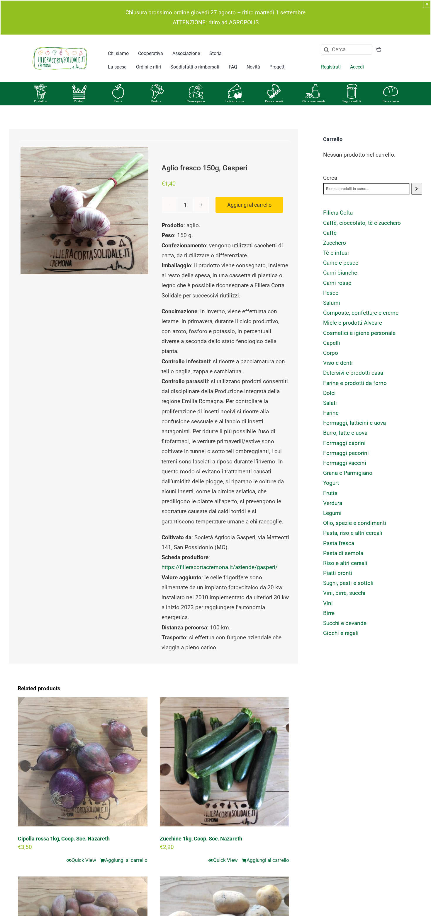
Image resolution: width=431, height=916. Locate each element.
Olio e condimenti (313, 101)
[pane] (390, 86)
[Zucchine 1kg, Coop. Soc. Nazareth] (224, 762)
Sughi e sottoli (351, 101)
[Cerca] (416, 189)
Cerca (330, 177)
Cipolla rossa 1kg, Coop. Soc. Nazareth (64, 838)
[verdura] (157, 86)
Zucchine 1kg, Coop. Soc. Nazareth (201, 838)
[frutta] (118, 86)
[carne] (196, 86)
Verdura (156, 101)
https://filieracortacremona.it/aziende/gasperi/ (220, 567)
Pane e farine (391, 101)
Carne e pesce (196, 101)
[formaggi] (235, 86)
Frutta (118, 101)
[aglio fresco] (84, 211)
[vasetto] (352, 86)
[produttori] (40, 86)
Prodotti (79, 101)
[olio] (313, 86)
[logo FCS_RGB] (59, 46)
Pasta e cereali (274, 101)
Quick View (84, 860)
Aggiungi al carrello (249, 205)
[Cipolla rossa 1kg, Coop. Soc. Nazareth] (82, 762)
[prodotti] (79, 86)
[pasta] (274, 86)
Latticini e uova (234, 101)
